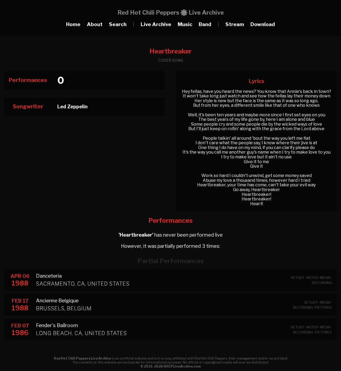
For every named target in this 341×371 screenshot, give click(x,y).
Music (185, 24)
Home (73, 24)
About (95, 24)
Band (205, 24)
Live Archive (156, 24)
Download (262, 24)
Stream (234, 24)
